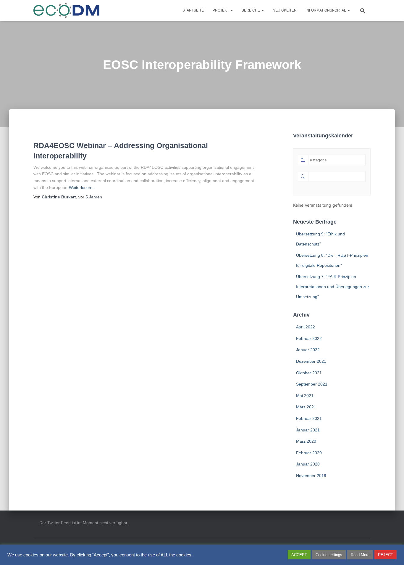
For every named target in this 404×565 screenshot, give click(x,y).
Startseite (193, 10)
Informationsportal (326, 10)
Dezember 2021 (311, 361)
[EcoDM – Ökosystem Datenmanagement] (66, 10)
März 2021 (306, 407)
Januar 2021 (308, 430)
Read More (360, 555)
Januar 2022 (308, 349)
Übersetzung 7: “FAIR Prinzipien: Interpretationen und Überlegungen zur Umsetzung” (332, 286)
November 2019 (311, 475)
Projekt (221, 10)
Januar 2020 (308, 464)
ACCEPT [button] (299, 555)
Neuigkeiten (285, 10)
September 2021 (311, 384)
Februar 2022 (309, 338)
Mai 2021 (304, 395)
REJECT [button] (385, 555)
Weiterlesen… (82, 187)
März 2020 (306, 441)
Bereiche (251, 10)
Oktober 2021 (309, 372)
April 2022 (305, 327)
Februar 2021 (309, 418)
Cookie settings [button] (329, 555)
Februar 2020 (309, 452)
